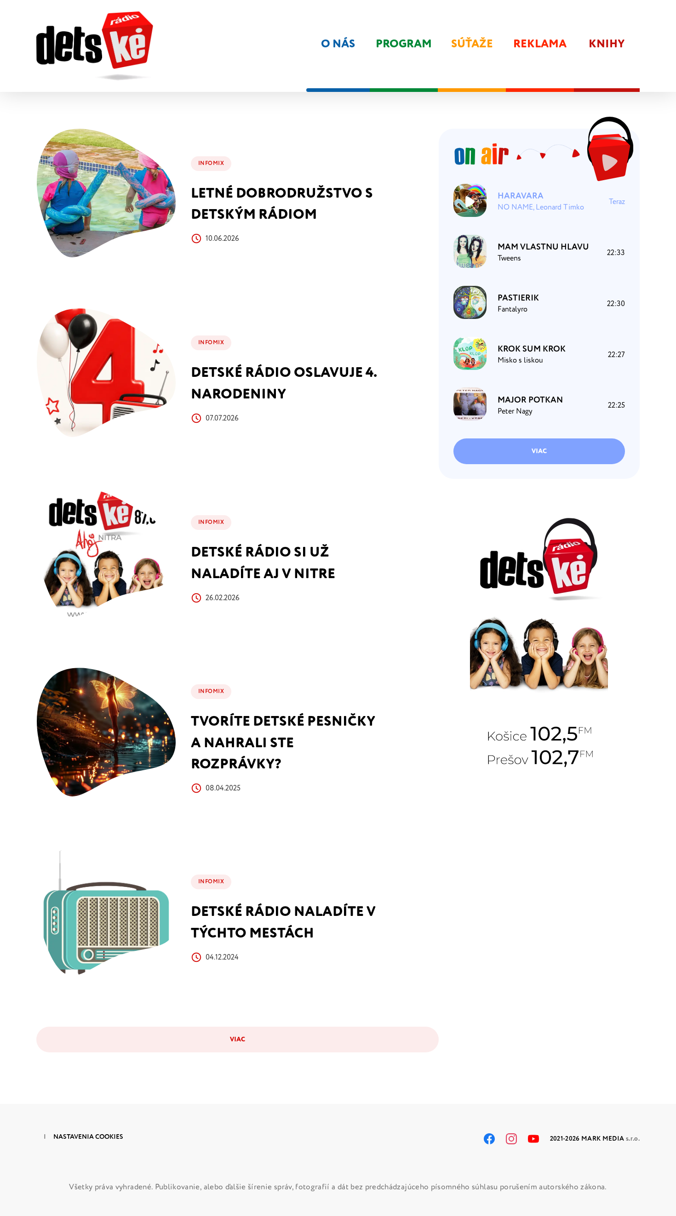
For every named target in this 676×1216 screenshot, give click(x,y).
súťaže (472, 44)
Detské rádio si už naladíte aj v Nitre (263, 563)
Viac (237, 1039)
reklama (540, 44)
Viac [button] (539, 451)
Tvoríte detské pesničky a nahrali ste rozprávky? (283, 742)
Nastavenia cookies (88, 1137)
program (404, 44)
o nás (338, 44)
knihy (607, 44)
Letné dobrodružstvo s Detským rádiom (282, 204)
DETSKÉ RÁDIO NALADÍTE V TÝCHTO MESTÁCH (283, 922)
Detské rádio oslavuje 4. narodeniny (284, 383)
